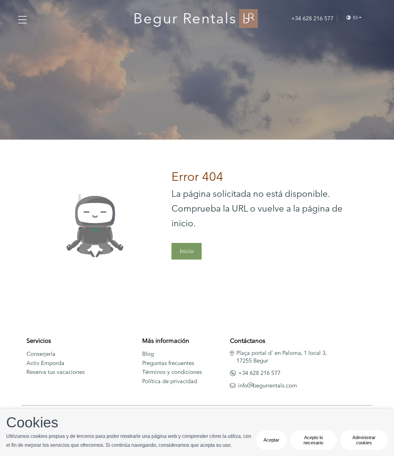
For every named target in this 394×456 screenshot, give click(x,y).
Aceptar (271, 439)
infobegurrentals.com (267, 385)
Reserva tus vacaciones (55, 371)
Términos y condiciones (172, 371)
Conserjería (40, 353)
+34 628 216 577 (259, 372)
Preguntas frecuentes (168, 363)
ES (355, 17)
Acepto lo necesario (313, 440)
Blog (148, 353)
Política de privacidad (169, 381)
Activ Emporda (45, 363)
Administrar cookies (364, 440)
